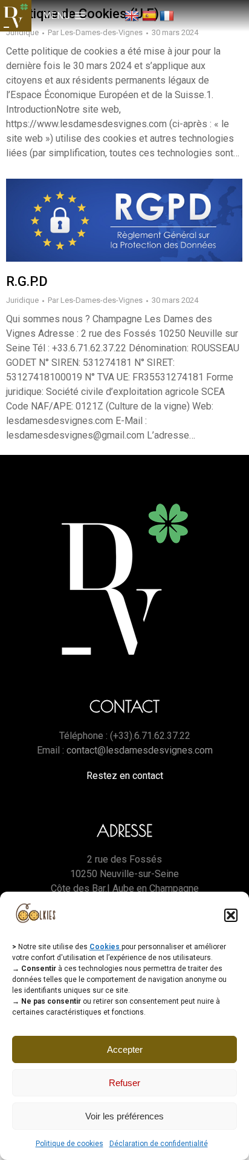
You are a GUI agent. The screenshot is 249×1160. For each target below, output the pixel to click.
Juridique (22, 32)
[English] (133, 15)
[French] (168, 15)
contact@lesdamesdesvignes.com (139, 750)
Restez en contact (124, 775)
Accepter (125, 1049)
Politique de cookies (69, 1143)
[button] (231, 915)
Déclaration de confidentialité (158, 1143)
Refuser (124, 1083)
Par (95, 32)
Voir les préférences (124, 1116)
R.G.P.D (27, 281)
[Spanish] (151, 15)
